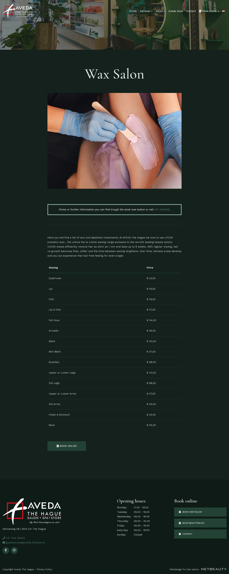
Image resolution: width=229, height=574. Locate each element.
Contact (191, 11)
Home (133, 11)
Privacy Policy (44, 569)
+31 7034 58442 (15, 538)
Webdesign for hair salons (184, 569)
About (159, 11)
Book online (209, 11)
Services (145, 11)
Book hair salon (191, 512)
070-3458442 (161, 209)
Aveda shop (175, 11)
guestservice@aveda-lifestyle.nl (25, 542)
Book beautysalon (192, 523)
